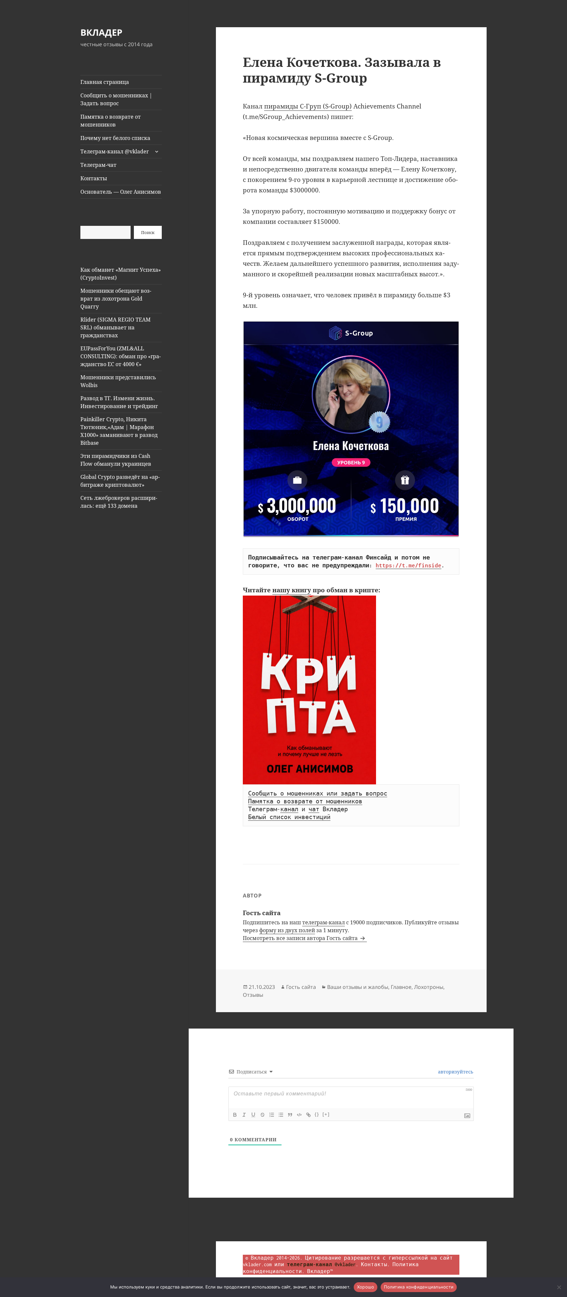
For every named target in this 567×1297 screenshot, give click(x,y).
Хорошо (365, 1286)
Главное (401, 987)
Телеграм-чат (98, 164)
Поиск (148, 232)
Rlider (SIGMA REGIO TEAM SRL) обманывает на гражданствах (115, 327)
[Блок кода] (299, 1115)
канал (289, 809)
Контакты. (375, 1264)
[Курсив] (244, 1115)
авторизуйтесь (455, 1072)
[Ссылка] (308, 1115)
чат (313, 809)
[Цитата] (290, 1115)
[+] (326, 1114)
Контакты (93, 178)
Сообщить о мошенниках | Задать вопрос (116, 99)
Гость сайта (301, 987)
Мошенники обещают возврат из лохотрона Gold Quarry (115, 298)
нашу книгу (291, 590)
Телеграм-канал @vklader (114, 151)
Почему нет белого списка (115, 138)
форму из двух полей (287, 930)
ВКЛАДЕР (101, 32)
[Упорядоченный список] (271, 1115)
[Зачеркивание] (262, 1115)
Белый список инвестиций (289, 817)
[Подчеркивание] (253, 1115)
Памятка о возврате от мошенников (110, 120)
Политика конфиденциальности (418, 1286)
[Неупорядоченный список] (280, 1115)
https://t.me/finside (408, 565)
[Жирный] (235, 1115)
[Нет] (559, 1287)
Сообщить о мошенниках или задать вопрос (317, 793)
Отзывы (253, 994)
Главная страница (104, 82)
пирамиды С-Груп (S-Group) (308, 106)
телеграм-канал (323, 922)
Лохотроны (428, 987)
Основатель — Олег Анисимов (120, 191)
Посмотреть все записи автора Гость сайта (301, 938)
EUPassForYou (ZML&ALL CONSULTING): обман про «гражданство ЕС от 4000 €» (120, 356)
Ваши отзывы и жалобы (357, 987)
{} (317, 1114)
